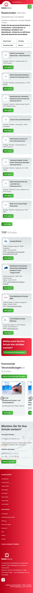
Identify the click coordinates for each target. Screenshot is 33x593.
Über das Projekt (6, 524)
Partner (3, 535)
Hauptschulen (5, 486)
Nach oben (7, 224)
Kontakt (3, 539)
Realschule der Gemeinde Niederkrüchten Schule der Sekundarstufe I (19, 99)
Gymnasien (4, 493)
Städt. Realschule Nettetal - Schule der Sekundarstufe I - (19, 77)
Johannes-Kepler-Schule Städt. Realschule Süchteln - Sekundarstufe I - (20, 162)
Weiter (31, 398)
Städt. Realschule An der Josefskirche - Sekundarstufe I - (18, 184)
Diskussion (4, 528)
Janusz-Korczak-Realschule (20, 119)
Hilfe (2, 532)
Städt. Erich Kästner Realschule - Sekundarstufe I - (20, 55)
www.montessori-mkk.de (14, 306)
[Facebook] (3, 580)
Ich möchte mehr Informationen (14, 352)
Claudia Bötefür (16, 241)
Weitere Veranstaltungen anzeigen (14, 376)
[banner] (6, 5)
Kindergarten (4, 479)
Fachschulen (4, 500)
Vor (2, 398)
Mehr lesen (7, 67)
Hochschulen (5, 504)
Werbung (3, 521)
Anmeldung (4, 513)
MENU (30, 7)
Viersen (4, 22)
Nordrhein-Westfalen (25, 20)
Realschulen (13, 20)
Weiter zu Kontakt (8, 461)
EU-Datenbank (17, 2)
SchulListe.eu (5, 20)
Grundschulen (5, 482)
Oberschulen (4, 497)
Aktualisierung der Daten (8, 517)
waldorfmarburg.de (12, 328)
